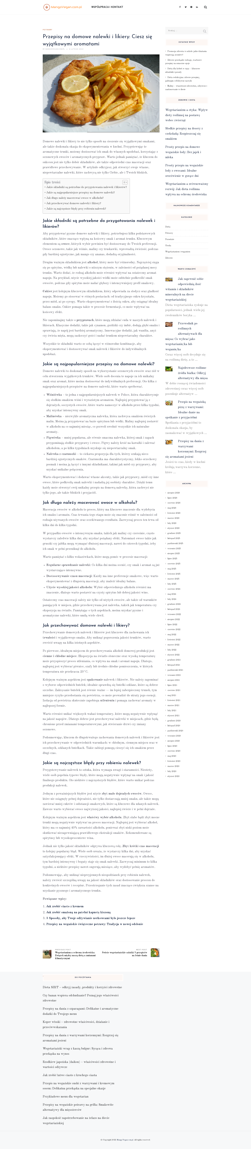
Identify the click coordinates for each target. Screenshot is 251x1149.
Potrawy (47, 30)
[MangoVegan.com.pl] (62, 7)
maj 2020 (171, 756)
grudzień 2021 (174, 660)
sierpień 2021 (173, 680)
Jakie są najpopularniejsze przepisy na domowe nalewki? (80, 192)
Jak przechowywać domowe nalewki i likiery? (73, 203)
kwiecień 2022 (173, 640)
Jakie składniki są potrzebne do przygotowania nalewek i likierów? (86, 187)
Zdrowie (169, 258)
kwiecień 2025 (173, 574)
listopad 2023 (173, 609)
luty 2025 (171, 584)
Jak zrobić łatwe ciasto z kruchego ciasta (70, 1075)
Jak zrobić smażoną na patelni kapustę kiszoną (78, 912)
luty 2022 (171, 650)
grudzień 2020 (174, 721)
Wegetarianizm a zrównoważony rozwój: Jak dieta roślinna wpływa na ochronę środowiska (186, 189)
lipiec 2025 (172, 559)
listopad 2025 (173, 538)
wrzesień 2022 (174, 614)
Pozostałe (169, 239)
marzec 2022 (173, 645)
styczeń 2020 (173, 776)
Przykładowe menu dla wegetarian (65, 1096)
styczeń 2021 (173, 716)
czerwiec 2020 (173, 751)
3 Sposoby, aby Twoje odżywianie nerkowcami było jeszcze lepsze (90, 918)
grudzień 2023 (174, 604)
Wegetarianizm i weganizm (177, 252)
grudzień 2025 (174, 533)
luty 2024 (171, 599)
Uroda (168, 246)
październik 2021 (175, 670)
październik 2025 (175, 543)
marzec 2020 (173, 766)
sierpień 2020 (173, 741)
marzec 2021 (173, 705)
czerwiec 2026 (173, 503)
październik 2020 (175, 731)
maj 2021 (171, 695)
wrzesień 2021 (174, 675)
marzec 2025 (173, 579)
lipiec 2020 (172, 746)
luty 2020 (171, 771)
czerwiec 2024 (173, 589)
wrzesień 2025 (174, 549)
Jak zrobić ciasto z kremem (65, 906)
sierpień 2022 (173, 619)
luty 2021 (171, 711)
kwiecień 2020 (173, 761)
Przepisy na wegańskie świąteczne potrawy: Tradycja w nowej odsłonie (94, 924)
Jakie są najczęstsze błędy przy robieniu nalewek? (76, 209)
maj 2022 (171, 635)
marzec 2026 (173, 518)
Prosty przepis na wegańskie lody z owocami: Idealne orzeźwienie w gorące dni (184, 170)
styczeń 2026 (173, 528)
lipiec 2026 (172, 498)
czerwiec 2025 (173, 564)
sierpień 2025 (173, 554)
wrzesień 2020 (174, 736)
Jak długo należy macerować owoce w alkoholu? (75, 198)
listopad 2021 (173, 665)
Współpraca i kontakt (107, 7)
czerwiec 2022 (173, 629)
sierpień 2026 (173, 493)
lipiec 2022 (172, 625)
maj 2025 (171, 569)
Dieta (167, 227)
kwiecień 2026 (173, 513)
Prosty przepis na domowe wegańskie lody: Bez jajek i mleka (183, 152)
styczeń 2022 (173, 655)
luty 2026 (171, 523)
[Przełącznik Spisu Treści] (123, 182)
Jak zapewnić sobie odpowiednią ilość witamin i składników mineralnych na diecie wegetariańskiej (184, 289)
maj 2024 (171, 594)
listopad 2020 (173, 726)
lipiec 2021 (172, 685)
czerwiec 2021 (173, 690)
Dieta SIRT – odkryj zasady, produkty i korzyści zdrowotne (82, 987)
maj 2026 (171, 508)
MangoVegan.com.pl (125, 1140)
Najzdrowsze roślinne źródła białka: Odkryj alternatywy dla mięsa (193, 373)
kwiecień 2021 (173, 700)
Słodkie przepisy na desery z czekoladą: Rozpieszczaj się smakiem (184, 133)
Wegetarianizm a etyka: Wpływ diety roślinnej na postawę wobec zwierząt (186, 115)
